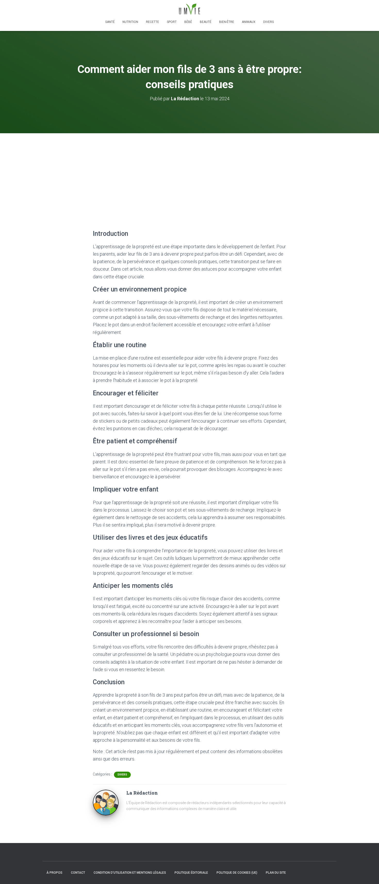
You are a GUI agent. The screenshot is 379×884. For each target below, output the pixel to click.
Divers (268, 22)
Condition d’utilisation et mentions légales (130, 872)
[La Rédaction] (106, 802)
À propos (54, 872)
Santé (110, 22)
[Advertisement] (189, 172)
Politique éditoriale (191, 872)
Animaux (249, 22)
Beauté (205, 22)
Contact (78, 872)
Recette (152, 22)
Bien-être (226, 22)
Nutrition (130, 22)
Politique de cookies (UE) (237, 872)
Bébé (188, 22)
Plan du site (276, 872)
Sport (172, 22)
